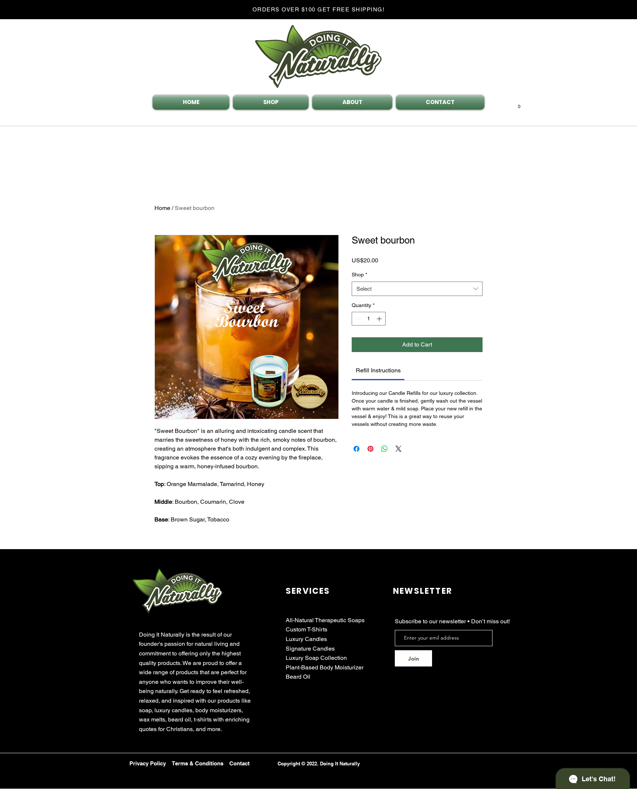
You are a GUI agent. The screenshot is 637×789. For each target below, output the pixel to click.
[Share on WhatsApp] (384, 448)
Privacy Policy (147, 763)
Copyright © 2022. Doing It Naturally (319, 763)
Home (162, 207)
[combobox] (417, 289)
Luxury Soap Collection (316, 657)
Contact (239, 763)
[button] (519, 104)
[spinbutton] (368, 318)
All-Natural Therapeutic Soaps (325, 620)
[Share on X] (398, 448)
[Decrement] (357, 318)
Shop (359, 275)
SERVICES (308, 591)
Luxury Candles (306, 638)
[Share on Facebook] (356, 448)
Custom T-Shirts (306, 629)
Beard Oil (298, 676)
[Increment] (379, 318)
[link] (378, 370)
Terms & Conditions (197, 763)
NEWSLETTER (422, 591)
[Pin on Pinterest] (370, 448)
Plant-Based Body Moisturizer (324, 667)
